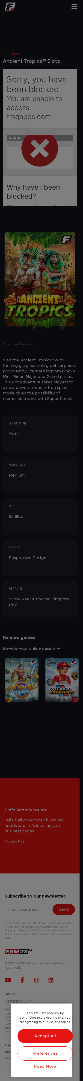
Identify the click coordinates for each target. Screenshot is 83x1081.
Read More (45, 1066)
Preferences (45, 1053)
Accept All (45, 1036)
